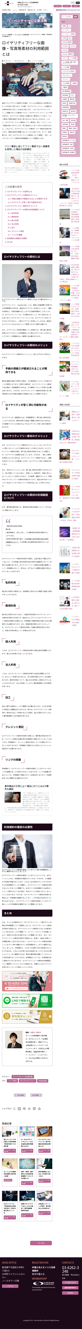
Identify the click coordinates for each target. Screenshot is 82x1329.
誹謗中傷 (72, 132)
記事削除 (64, 132)
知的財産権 (43, 1081)
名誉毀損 (64, 99)
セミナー (45, 10)
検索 (75, 16)
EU (69, 26)
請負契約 (64, 136)
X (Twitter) (65, 46)
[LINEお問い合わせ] (66, 6)
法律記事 (68, 10)
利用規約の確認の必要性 (17, 238)
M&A (70, 38)
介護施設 (64, 87)
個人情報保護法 (66, 91)
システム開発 (65, 67)
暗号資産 (73, 111)
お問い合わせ (57, 6)
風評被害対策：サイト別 (68, 140)
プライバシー (65, 79)
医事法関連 (65, 95)
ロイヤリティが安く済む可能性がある (26, 202)
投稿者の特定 (72, 103)
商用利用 (15, 216)
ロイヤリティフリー (27, 1081)
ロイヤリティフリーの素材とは (19, 191)
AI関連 (64, 26)
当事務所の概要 (6, 10)
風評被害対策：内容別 (68, 148)
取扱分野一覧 (31, 10)
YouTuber (64, 50)
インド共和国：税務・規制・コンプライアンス (69, 62)
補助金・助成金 (72, 128)
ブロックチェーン (66, 75)
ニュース (14, 10)
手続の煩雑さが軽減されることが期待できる (29, 198)
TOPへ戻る (41, 1243)
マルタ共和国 (65, 83)
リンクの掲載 (16, 234)
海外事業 (73, 120)
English (78, 2)
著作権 (72, 124)
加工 (13, 227)
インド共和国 (73, 58)
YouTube (73, 46)
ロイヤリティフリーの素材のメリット (22, 195)
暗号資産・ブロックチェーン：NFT (69, 115)
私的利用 (15, 213)
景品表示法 (65, 111)
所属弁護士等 (22, 10)
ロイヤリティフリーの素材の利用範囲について (26, 209)
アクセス (10, 1286)
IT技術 (64, 38)
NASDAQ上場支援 (66, 42)
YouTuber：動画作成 (67, 54)
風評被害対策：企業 (67, 144)
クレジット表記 (17, 231)
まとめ (9, 242)
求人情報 (39, 10)
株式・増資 (65, 120)
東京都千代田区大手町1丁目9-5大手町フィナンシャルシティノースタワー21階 (13, 1274)
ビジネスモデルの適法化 (68, 71)
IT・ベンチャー (66, 30)
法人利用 (15, 224)
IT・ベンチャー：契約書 (68, 34)
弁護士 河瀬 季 (35, 1032)
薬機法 (64, 128)
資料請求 (76, 6)
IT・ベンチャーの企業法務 (37, 61)
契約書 (64, 103)
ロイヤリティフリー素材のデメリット (22, 206)
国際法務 (72, 99)
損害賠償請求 (65, 107)
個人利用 (15, 220)
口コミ (72, 95)
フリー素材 (12, 1081)
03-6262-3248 (70, 1269)
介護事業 (74, 83)
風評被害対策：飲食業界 (68, 152)
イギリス (64, 58)
